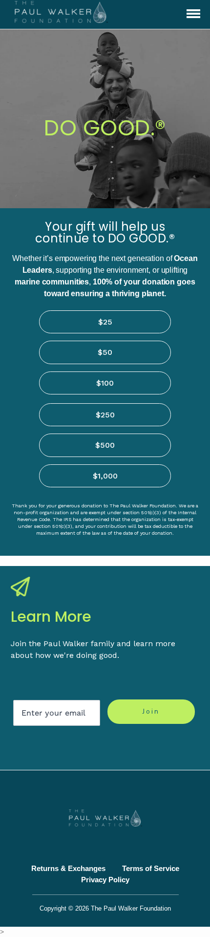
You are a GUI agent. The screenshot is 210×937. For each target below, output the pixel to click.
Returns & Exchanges (68, 868)
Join (151, 711)
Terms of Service (150, 868)
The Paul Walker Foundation (131, 908)
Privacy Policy (105, 879)
